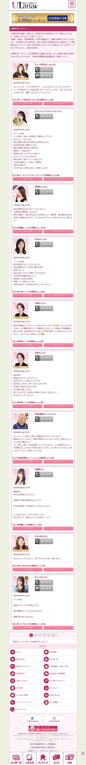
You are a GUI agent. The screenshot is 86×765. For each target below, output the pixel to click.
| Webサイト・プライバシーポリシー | (43, 751)
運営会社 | (51, 747)
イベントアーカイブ (23, 702)
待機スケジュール (23, 666)
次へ (54, 635)
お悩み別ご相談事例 (57, 673)
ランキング (54, 688)
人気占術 (19, 688)
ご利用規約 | (51, 744)
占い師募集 (54, 702)
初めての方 (20, 659)
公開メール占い (22, 681)
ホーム (18, 652)
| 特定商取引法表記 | (39, 747)
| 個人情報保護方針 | (38, 744)
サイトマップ (21, 709)
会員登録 (53, 652)
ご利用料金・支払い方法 (59, 666)
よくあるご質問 (22, 695)
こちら (55, 733)
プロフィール (58, 103)
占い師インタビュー (57, 681)
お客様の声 (20, 673)
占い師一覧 (54, 659)
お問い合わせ (55, 695)
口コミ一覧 (27, 103)
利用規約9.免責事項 (45, 56)
